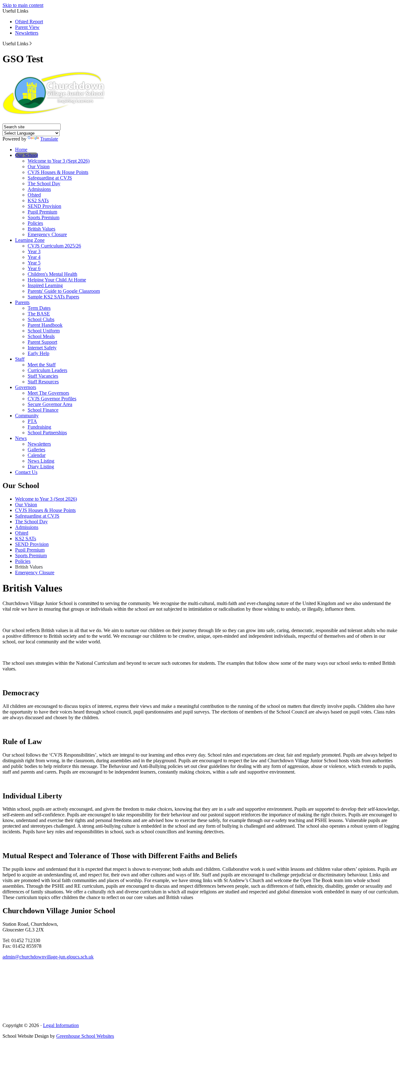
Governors (25, 387)
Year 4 (34, 257)
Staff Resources (43, 381)
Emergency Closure (47, 234)
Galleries (36, 449)
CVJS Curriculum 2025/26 (54, 245)
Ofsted (34, 194)
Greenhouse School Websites (85, 1036)
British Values (41, 228)
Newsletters (26, 33)
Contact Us (26, 472)
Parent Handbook (45, 325)
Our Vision (39, 166)
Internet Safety (42, 347)
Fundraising (39, 427)
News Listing (41, 461)
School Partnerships (47, 432)
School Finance (43, 410)
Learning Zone (30, 240)
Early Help (38, 353)
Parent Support (42, 342)
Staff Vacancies (43, 376)
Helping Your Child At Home (57, 279)
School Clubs (41, 319)
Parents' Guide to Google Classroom (64, 291)
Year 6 (34, 268)
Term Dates (39, 308)
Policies (35, 223)
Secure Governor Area (50, 404)
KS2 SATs (38, 200)
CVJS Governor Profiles (52, 398)
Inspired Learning (45, 285)
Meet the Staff (42, 364)
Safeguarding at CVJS (50, 178)
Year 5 (34, 262)
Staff (19, 359)
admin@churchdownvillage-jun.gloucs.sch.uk (48, 956)
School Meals (41, 336)
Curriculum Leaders (47, 370)
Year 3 (34, 251)
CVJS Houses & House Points (58, 172)
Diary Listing (41, 466)
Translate (49, 139)
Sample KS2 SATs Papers (53, 296)
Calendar (37, 455)
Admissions (39, 189)
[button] (31, 43)
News (21, 438)
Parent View (27, 27)
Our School (26, 155)
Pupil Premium (42, 211)
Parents (22, 302)
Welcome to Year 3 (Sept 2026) (59, 161)
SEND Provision (44, 206)
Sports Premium (43, 217)
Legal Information (61, 1025)
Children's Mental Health (52, 274)
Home (21, 149)
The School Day (44, 183)
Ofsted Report (29, 21)
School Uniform (44, 330)
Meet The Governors (48, 393)
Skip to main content (23, 5)
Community (27, 415)
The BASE (39, 313)
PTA (32, 421)
